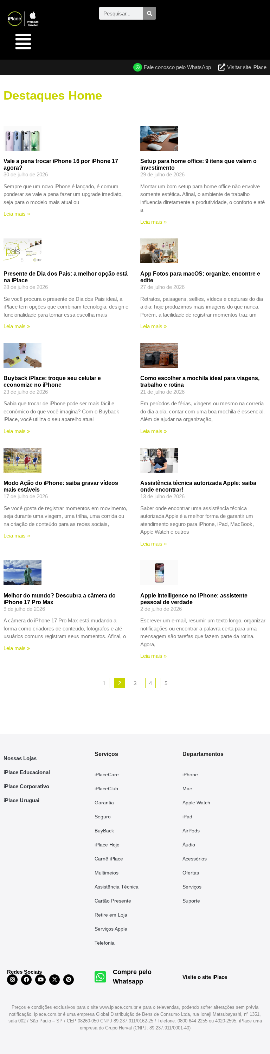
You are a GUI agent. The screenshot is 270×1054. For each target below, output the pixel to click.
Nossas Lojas (20, 758)
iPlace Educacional (27, 772)
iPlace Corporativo (26, 786)
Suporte (191, 901)
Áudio (188, 844)
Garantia (104, 802)
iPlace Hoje (107, 844)
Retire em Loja (111, 915)
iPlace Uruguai (21, 800)
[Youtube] (40, 979)
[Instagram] (12, 979)
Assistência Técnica (117, 887)
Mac (187, 788)
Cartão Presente (113, 901)
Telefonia (105, 943)
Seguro (103, 816)
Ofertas (190, 873)
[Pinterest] (68, 979)
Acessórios (194, 859)
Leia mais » (17, 214)
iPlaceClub (106, 788)
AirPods (191, 830)
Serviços (191, 887)
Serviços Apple (111, 929)
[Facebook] (26, 979)
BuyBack (104, 830)
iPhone (190, 774)
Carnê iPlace (109, 859)
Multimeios (106, 873)
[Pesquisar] (149, 13)
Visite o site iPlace (204, 977)
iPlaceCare (107, 774)
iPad (187, 816)
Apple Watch (196, 802)
